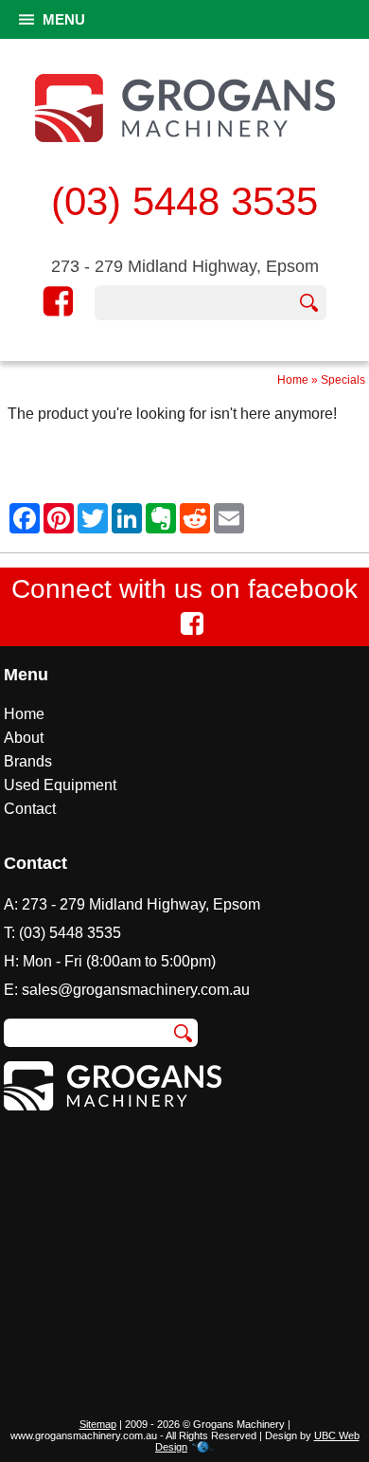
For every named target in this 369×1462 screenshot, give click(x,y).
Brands (28, 761)
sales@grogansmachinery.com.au (136, 990)
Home (292, 380)
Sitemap (97, 1424)
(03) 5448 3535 (184, 201)
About (24, 738)
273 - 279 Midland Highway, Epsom (185, 266)
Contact (30, 809)
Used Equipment (60, 785)
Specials (343, 380)
